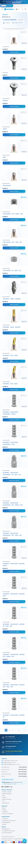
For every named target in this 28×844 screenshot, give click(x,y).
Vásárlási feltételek (6, 793)
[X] (9, 787)
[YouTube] (6, 787)
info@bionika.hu (7, 762)
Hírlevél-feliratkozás (7, 832)
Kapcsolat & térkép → (8, 779)
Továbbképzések (6, 822)
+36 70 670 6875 (22, 774)
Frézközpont (5, 818)
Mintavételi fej (6, 296)
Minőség (4, 810)
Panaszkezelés (5, 803)
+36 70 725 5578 (22, 771)
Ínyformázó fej (6, 98)
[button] (2, 9)
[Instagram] (4, 787)
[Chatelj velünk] (25, 841)
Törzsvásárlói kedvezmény (8, 830)
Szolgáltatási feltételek (19, 838)
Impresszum (5, 811)
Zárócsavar (5, 72)
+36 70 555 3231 (22, 767)
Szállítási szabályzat (18, 840)
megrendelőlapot (16, 2)
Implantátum (5, 46)
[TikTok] (11, 787)
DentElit (4, 824)
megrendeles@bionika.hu (9, 764)
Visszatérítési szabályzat (7, 840)
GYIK (3, 801)
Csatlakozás (7, 22)
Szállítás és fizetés (6, 791)
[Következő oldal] (22, 730)
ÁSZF (3, 795)
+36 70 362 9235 (22, 776)
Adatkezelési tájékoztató (7, 838)
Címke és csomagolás (7, 813)
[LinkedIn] (8, 787)
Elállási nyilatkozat (6, 799)
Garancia (4, 797)
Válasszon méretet (14, 52)
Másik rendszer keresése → (18, 22)
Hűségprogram (6, 829)
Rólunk (4, 808)
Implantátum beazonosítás (8, 820)
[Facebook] (2, 787)
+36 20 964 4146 (22, 769)
